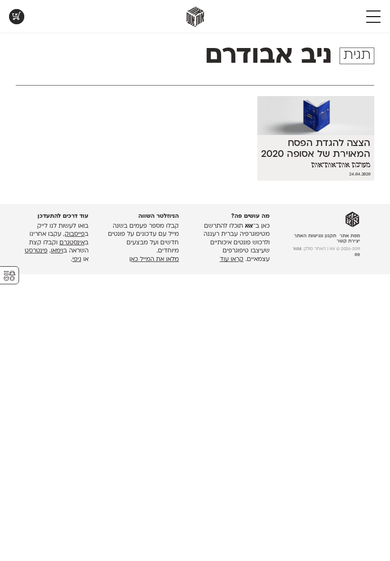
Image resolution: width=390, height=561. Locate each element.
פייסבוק (75, 234)
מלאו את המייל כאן (154, 259)
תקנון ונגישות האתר (315, 236)
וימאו (57, 251)
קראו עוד (232, 259)
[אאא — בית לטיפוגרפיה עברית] (352, 219)
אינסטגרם (72, 243)
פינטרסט (36, 251)
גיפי (76, 259)
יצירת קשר (348, 241)
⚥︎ (9, 276)
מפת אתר (350, 236)
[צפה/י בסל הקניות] (16, 16)
